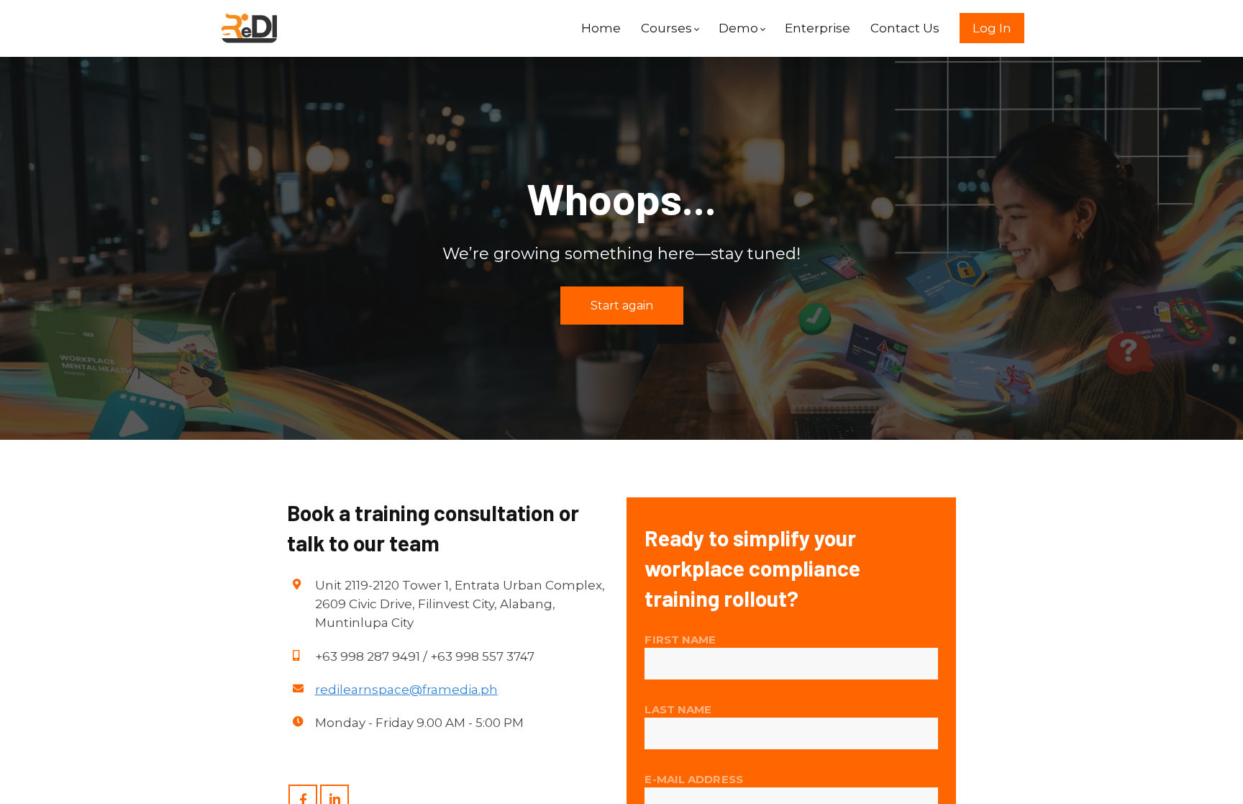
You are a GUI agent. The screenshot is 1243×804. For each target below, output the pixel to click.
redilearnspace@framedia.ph (406, 689)
